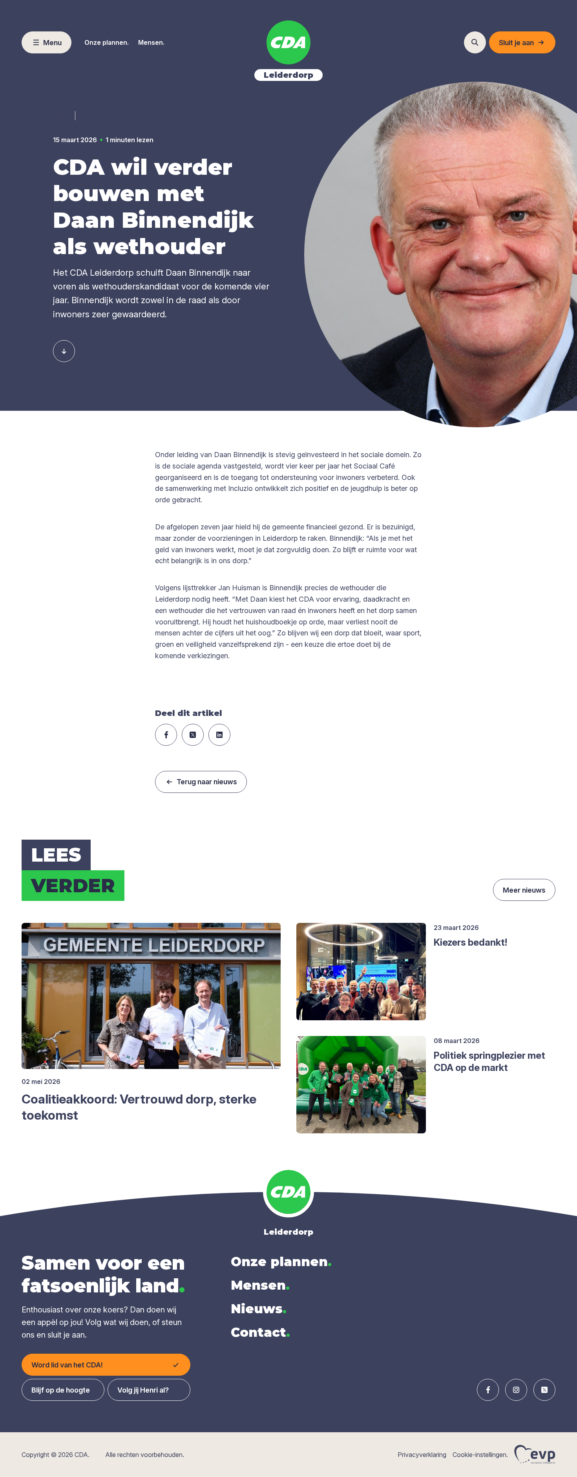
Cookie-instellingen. (480, 1455)
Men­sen (260, 1285)
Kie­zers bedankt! (470, 942)
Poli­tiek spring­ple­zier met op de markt (489, 1061)
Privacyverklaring (422, 1455)
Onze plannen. (106, 42)
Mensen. (151, 42)
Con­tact (260, 1332)
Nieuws (259, 1308)
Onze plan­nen (281, 1261)
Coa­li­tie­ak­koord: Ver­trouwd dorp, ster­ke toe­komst (139, 1107)
